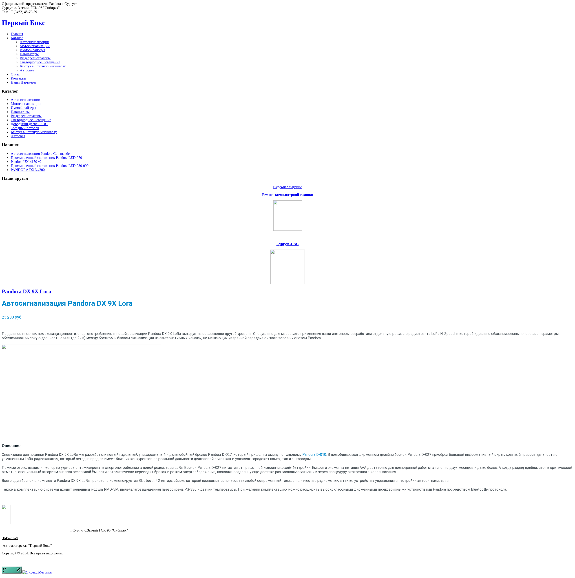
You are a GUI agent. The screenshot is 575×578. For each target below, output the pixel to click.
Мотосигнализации (35, 46)
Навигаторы (29, 54)
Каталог (17, 38)
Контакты (18, 78)
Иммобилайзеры (32, 50)
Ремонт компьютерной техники (287, 195)
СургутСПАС (287, 244)
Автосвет (27, 70)
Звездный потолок (25, 128)
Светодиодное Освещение (40, 62)
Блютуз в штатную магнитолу (43, 66)
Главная (17, 34)
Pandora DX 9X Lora (26, 291)
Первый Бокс (23, 23)
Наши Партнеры (23, 82)
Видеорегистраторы (35, 58)
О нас (15, 74)
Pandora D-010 (314, 454)
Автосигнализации (34, 42)
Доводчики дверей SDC (29, 124)
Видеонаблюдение (287, 187)
